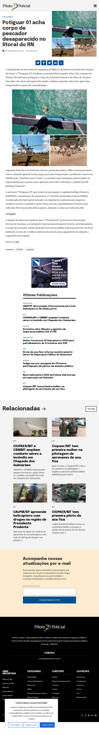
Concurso (80, 685)
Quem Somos (7, 695)
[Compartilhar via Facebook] (43, 62)
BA (24, 372)
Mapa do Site (7, 679)
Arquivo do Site (8, 683)
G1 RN (16, 242)
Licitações (56, 693)
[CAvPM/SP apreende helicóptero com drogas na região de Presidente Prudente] (30, 493)
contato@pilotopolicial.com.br (50, 659)
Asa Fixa (55, 697)
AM (24, 349)
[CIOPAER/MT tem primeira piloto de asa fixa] (69, 493)
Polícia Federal (32, 697)
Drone (79, 689)
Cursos (54, 689)
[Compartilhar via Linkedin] (55, 62)
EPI (78, 693)
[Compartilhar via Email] (61, 62)
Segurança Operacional (61, 681)
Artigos (26, 360)
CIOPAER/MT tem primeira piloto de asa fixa (66, 515)
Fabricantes (28, 337)
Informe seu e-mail (31, 586)
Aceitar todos (47, 725)
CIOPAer (19, 249)
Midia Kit (5, 687)
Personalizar (15, 725)
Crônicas (55, 685)
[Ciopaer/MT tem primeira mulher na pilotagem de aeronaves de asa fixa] (69, 427)
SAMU (29, 689)
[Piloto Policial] (16, 5)
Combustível (81, 681)
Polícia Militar (7, 17)
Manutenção (81, 697)
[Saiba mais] (49, 272)
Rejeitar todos (31, 725)
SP (14, 507)
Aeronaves (27, 303)
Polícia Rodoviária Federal (37, 693)
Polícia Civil (31, 685)
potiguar (30, 249)
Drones (26, 326)
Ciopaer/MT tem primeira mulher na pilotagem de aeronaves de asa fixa (67, 454)
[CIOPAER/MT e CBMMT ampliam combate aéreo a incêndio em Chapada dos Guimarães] (30, 427)
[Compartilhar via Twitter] (37, 62)
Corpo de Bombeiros (35, 681)
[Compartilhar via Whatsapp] (49, 62)
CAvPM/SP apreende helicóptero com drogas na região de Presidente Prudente (29, 519)
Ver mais (91, 408)
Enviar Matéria (7, 691)
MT (24, 314)
